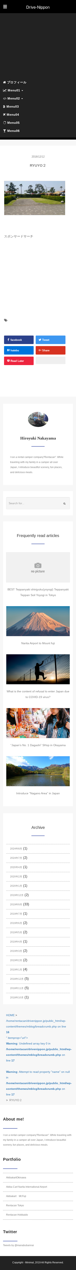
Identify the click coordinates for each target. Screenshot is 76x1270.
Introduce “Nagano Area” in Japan (38, 793)
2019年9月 (16, 904)
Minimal (29, 1262)
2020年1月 (16, 885)
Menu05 (13, 122)
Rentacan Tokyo (15, 1205)
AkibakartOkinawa (16, 1177)
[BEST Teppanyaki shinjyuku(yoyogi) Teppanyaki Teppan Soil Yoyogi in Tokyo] (38, 567)
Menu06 (13, 130)
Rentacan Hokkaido (17, 1214)
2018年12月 (17, 979)
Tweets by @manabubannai (18, 1245)
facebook (16, 339)
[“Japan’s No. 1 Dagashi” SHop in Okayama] (38, 723)
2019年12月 (17, 895)
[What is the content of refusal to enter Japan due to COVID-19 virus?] (38, 669)
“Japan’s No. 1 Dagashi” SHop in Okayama (38, 745)
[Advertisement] (38, 46)
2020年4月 (16, 867)
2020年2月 (16, 876)
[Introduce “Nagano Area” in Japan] (38, 771)
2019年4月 (16, 941)
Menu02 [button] (13, 98)
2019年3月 (16, 951)
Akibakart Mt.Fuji (16, 1196)
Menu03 (12, 106)
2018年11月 (17, 988)
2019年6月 (16, 923)
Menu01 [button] (14, 90)
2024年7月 (16, 858)
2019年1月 (16, 969)
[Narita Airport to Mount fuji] (38, 621)
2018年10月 (17, 997)
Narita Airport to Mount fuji (38, 643)
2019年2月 (16, 960)
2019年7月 (16, 913)
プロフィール (16, 82)
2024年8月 (16, 848)
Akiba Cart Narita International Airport (26, 1186)
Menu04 (12, 114)
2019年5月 (16, 932)
